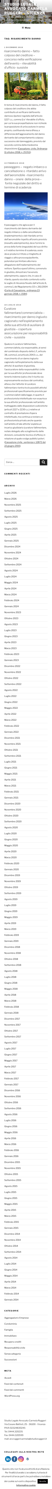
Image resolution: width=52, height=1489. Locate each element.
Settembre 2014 (12, 1252)
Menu (27, 27)
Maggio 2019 (11, 917)
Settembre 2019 (12, 893)
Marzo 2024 (10, 594)
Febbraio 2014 (11, 1293)
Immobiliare (10, 1336)
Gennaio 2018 (11, 1013)
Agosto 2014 (10, 1257)
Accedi (7, 1378)
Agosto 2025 (11, 516)
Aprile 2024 (10, 588)
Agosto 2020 (11, 827)
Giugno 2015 (10, 1198)
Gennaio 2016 (11, 1156)
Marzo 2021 (10, 785)
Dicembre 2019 (12, 875)
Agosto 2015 (10, 1186)
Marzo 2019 (10, 929)
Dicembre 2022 (12, 666)
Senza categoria (12, 1353)
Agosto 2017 (10, 1042)
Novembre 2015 (12, 1168)
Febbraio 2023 (11, 654)
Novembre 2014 (12, 1240)
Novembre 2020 (12, 809)
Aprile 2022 (10, 714)
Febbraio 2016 (11, 1150)
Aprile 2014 (10, 1281)
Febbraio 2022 (11, 726)
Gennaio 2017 (11, 1084)
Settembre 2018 (12, 965)
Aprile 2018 (10, 995)
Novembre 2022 (12, 672)
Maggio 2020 (11, 845)
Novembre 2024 (12, 552)
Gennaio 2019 (11, 941)
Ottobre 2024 (11, 558)
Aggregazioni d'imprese (16, 1318)
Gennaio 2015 (11, 1228)
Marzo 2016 (10, 1144)
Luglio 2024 (10, 576)
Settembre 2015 (12, 1180)
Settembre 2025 (13, 510)
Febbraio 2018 (11, 1007)
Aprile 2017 (10, 1066)
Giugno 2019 (10, 911)
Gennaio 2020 (11, 869)
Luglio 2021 (10, 761)
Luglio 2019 (10, 905)
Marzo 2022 (10, 720)
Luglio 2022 (10, 696)
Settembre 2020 (13, 821)
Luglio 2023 (10, 630)
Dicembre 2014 (12, 1234)
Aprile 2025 (10, 534)
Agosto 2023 (11, 624)
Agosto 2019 (10, 899)
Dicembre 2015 (12, 1162)
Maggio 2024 (11, 582)
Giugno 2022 (10, 702)
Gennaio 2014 (11, 1299)
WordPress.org (12, 1396)
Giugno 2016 (10, 1126)
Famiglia (8, 1330)
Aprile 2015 (10, 1210)
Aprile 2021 (10, 779)
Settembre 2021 (12, 756)
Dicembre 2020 (12, 803)
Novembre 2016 (12, 1096)
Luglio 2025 (10, 522)
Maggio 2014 (11, 1275)
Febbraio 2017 (11, 1078)
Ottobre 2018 (11, 959)
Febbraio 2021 (11, 791)
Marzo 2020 (10, 857)
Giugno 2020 (11, 839)
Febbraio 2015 (11, 1222)
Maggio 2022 (11, 708)
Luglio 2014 (10, 1263)
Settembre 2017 (12, 1036)
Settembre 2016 (12, 1108)
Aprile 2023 (10, 642)
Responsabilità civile (14, 1348)
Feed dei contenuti (13, 1384)
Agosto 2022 (11, 690)
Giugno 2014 (10, 1269)
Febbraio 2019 (11, 935)
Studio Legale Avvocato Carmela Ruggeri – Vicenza (26, 8)
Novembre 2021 (12, 744)
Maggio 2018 (11, 989)
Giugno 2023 (11, 636)
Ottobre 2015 (11, 1174)
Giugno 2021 (10, 767)
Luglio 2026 (10, 493)
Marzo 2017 (10, 1072)
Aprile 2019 (10, 923)
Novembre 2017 (12, 1025)
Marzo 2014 (10, 1287)
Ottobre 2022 (11, 678)
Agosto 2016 (10, 1114)
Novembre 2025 (12, 504)
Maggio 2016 (11, 1132)
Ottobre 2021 (11, 750)
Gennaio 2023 (11, 660)
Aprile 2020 (10, 851)
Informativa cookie (26, 1485)
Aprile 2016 (10, 1138)
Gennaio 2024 (11, 606)
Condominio (10, 1324)
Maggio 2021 (10, 773)
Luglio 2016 (10, 1120)
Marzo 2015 (10, 1216)
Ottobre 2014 (11, 1246)
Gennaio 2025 (11, 540)
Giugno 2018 (10, 983)
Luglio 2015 (10, 1192)
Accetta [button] (42, 1481)
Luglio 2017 (10, 1048)
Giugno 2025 (11, 528)
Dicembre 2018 (12, 947)
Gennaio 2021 (11, 797)
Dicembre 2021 (12, 738)
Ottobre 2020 (11, 815)
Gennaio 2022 (11, 732)
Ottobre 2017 (11, 1030)
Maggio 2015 (11, 1204)
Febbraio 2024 (11, 600)
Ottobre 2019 (11, 887)
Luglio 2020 (10, 833)
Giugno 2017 (10, 1054)
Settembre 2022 (12, 684)
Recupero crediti (12, 1342)
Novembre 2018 (12, 953)
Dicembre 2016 (12, 1090)
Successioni (10, 1359)
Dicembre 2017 (12, 1019)
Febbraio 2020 (11, 863)
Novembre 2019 (12, 881)
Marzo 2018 (10, 1001)
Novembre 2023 (12, 612)
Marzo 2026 (10, 499)
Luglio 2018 (10, 977)
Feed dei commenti (14, 1390)
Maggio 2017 (10, 1060)
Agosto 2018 (10, 971)
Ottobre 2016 (11, 1102)
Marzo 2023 (10, 648)
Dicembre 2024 (12, 546)
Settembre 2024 (13, 564)
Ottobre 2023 (11, 618)
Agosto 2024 (11, 570)
